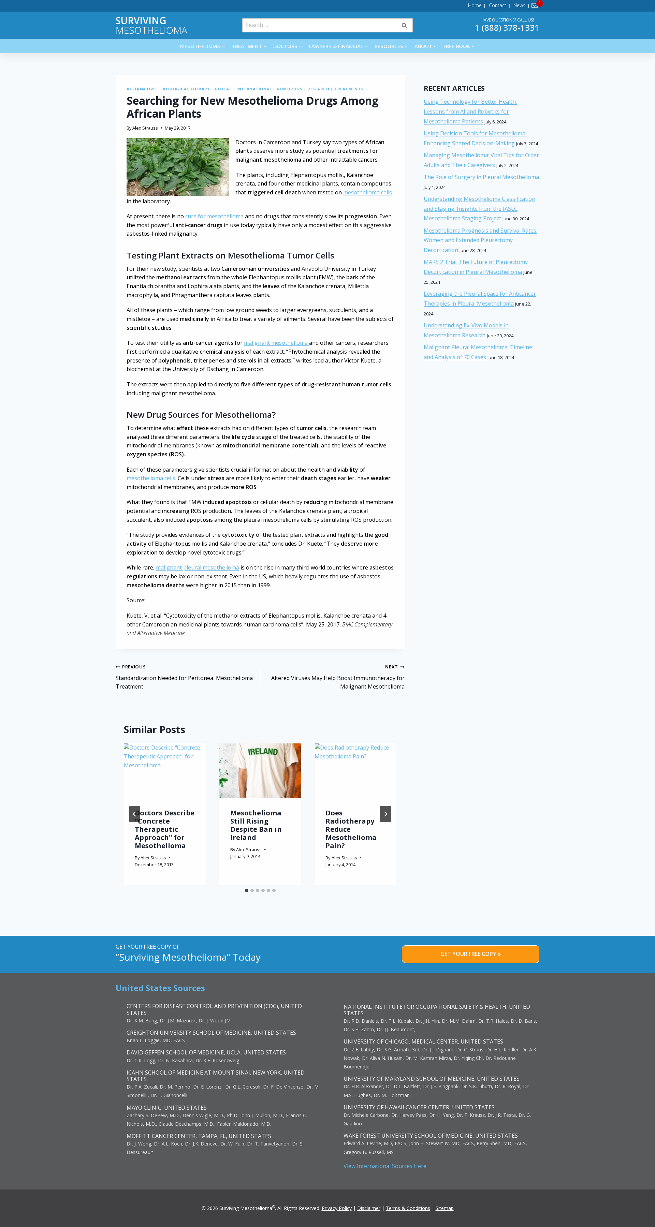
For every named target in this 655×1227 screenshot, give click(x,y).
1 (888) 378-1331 (507, 27)
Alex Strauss (145, 128)
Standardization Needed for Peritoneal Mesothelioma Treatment (184, 677)
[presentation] (165, 770)
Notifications (535, 5)
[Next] (385, 814)
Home (475, 5)
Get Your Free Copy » (470, 954)
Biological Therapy (186, 88)
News (519, 5)
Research (318, 88)
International (254, 88)
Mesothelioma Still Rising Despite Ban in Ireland (256, 825)
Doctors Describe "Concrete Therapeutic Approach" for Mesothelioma (164, 829)
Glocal (223, 88)
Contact (497, 5)
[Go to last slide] (134, 814)
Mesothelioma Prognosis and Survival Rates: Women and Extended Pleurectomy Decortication (480, 240)
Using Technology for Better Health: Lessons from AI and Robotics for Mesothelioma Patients (470, 111)
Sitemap (445, 1208)
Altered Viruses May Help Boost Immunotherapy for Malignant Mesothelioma (338, 677)
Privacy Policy (337, 1208)
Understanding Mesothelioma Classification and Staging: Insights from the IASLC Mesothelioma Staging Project (479, 208)
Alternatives (142, 88)
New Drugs (289, 88)
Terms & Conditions (408, 1208)
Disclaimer (368, 1208)
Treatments (348, 88)
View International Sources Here (385, 1166)
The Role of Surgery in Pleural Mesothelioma (481, 177)
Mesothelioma (151, 25)
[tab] (246, 890)
